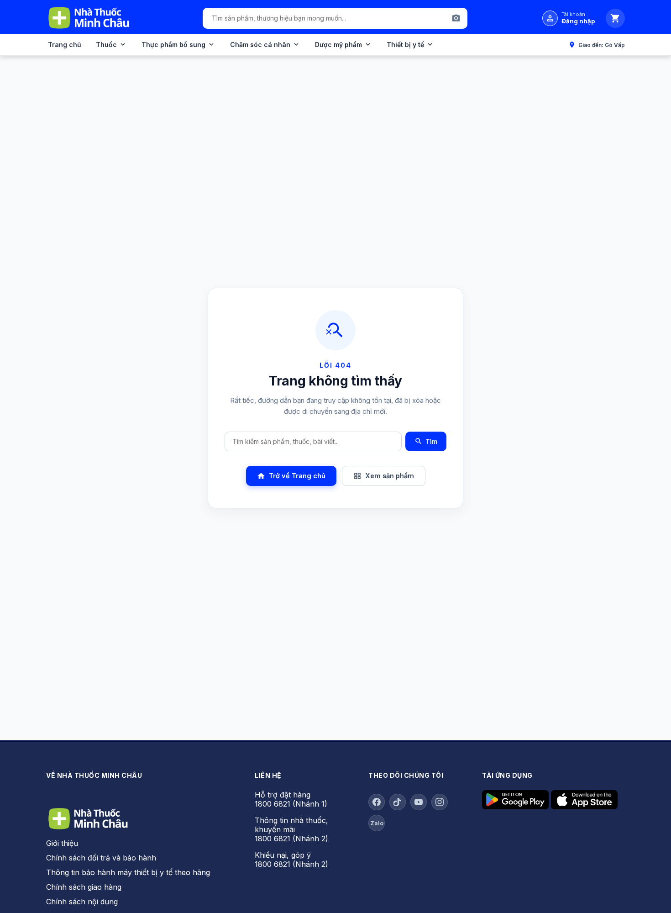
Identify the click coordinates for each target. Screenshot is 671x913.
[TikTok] (397, 802)
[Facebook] (376, 802)
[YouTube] (418, 802)
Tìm (425, 441)
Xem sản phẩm (383, 476)
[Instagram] (439, 802)
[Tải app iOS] (584, 806)
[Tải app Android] (515, 806)
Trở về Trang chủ (291, 476)
